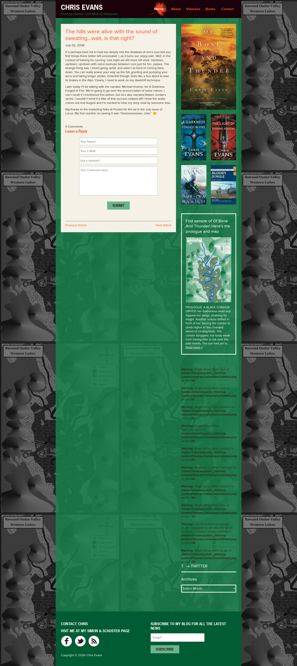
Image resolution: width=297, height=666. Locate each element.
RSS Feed (94, 641)
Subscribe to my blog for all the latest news (188, 626)
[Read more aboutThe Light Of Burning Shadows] (223, 137)
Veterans (193, 9)
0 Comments (74, 126)
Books (210, 9)
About (176, 9)
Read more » (194, 347)
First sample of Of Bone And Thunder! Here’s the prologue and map (208, 226)
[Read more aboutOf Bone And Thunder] (208, 67)
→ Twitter (196, 566)
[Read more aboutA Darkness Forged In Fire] (193, 137)
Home (158, 9)
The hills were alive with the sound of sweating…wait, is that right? (111, 35)
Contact (227, 9)
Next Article (164, 225)
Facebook (66, 641)
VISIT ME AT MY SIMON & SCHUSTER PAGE (95, 631)
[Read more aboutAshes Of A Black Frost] (193, 184)
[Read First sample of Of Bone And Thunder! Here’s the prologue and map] (209, 269)
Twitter (80, 641)
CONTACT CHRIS (74, 624)
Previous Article (75, 225)
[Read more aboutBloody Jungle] (223, 184)
